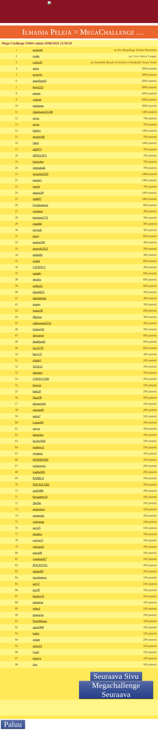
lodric (36, 633)
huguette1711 (40, 217)
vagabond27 (40, 559)
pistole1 (37, 180)
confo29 (37, 62)
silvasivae (38, 335)
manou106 (39, 242)
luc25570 (38, 348)
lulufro (37, 130)
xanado (37, 273)
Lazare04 (38, 422)
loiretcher (38, 161)
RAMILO (38, 478)
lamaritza (38, 434)
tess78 (36, 590)
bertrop (37, 385)
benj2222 (38, 87)
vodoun (37, 99)
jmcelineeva (39, 577)
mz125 (37, 528)
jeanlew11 (38, 447)
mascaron (38, 615)
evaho (36, 56)
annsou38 (38, 192)
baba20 (37, 391)
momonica (39, 509)
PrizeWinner (40, 621)
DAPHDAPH (40, 459)
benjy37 (37, 354)
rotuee (36, 639)
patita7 (37, 416)
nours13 (37, 646)
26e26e (37, 503)
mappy (37, 304)
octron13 (38, 540)
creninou (38, 211)
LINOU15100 (41, 378)
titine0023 (38, 292)
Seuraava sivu (116, 676)
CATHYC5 (39, 267)
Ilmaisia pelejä (47, 32)
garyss (36, 428)
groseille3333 (40, 174)
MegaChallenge (107, 32)
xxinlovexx (39, 465)
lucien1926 (39, 441)
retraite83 (38, 410)
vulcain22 (38, 546)
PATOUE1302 (41, 484)
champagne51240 (43, 112)
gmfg (36, 68)
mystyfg (37, 74)
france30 (38, 310)
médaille (38, 254)
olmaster (38, 372)
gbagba (37, 279)
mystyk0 (38, 50)
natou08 (37, 552)
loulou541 (38, 329)
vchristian (38, 521)
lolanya (37, 658)
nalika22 (38, 286)
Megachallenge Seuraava (116, 690)
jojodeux (38, 453)
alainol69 (38, 571)
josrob (36, 186)
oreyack (37, 230)
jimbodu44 (39, 167)
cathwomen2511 (42, 323)
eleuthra (37, 534)
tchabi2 (37, 360)
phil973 (37, 149)
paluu (13, 724)
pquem (37, 93)
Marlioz (37, 317)
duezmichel (39, 403)
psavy (36, 236)
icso (35, 664)
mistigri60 (39, 136)
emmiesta (38, 105)
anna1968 (38, 627)
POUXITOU (40, 565)
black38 (37, 397)
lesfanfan (38, 602)
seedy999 (38, 490)
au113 (36, 583)
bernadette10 (40, 497)
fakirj (36, 143)
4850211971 (40, 155)
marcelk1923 (40, 248)
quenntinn (38, 515)
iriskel (36, 261)
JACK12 (38, 366)
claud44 (37, 223)
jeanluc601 (39, 472)
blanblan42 (39, 341)
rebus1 (36, 608)
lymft (36, 652)
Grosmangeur (40, 205)
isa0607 (37, 199)
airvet (36, 124)
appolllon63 (39, 80)
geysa (36, 118)
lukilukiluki (39, 298)
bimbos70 (38, 596)
